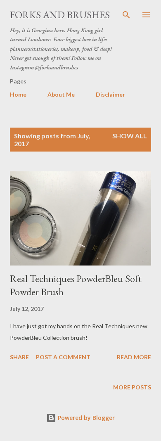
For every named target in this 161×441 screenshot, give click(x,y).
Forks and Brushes (60, 14)
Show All (129, 136)
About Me (61, 94)
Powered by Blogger (85, 418)
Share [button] (19, 356)
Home (18, 94)
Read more (134, 356)
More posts (132, 387)
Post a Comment (63, 356)
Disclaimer (110, 94)
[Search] (126, 15)
